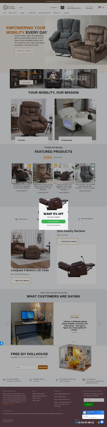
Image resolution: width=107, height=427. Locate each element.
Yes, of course (53, 221)
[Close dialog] (66, 199)
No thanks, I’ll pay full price (53, 225)
